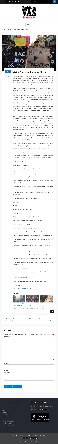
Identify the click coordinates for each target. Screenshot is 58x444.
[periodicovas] (12, 1)
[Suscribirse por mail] (18, 1)
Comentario (7, 340)
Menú (29, 24)
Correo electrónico (7, 371)
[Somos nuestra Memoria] (32, 298)
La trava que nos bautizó (44, 304)
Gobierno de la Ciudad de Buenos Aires (42, 406)
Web (5, 379)
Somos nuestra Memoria (30, 304)
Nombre (7, 363)
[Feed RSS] (15, 1)
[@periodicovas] (6, 1)
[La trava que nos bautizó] (46, 298)
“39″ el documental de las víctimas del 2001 (18, 304)
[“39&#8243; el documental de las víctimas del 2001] (19, 298)
